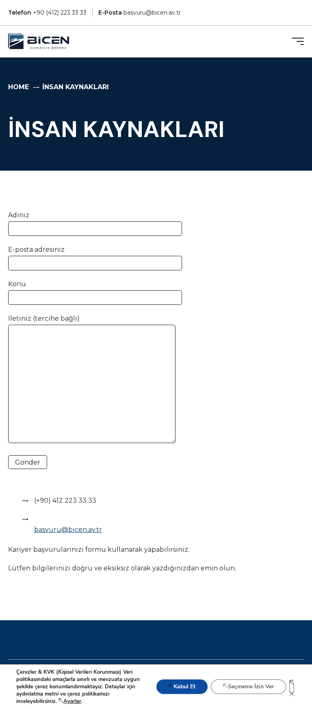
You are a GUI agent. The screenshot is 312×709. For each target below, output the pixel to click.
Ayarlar (72, 701)
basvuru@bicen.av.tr (139, 12)
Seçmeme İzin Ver (251, 686)
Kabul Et (184, 686)
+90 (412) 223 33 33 (47, 12)
